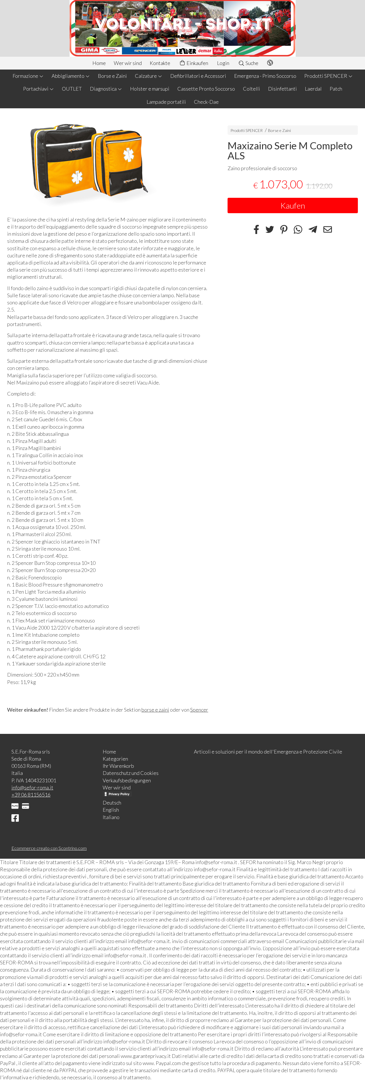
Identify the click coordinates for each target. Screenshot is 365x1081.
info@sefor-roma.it (32, 787)
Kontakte (160, 63)
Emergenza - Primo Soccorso (265, 76)
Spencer (199, 710)
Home (99, 63)
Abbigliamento (68, 76)
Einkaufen (197, 63)
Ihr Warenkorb (118, 766)
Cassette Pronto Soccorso (206, 88)
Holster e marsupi (149, 88)
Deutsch (112, 802)
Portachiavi (36, 88)
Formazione (26, 76)
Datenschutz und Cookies (131, 773)
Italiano (111, 817)
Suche (251, 63)
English (111, 810)
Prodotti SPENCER (326, 76)
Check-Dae (206, 102)
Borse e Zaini (112, 76)
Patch (336, 88)
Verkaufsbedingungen (127, 780)
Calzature (146, 76)
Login (223, 63)
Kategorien (115, 759)
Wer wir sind (128, 63)
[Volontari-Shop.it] (182, 28)
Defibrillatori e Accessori (198, 76)
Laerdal (313, 88)
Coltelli (251, 88)
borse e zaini (155, 710)
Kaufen (292, 205)
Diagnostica (103, 88)
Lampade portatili (166, 102)
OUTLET (72, 88)
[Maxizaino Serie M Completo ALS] (107, 163)
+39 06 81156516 (30, 794)
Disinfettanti (282, 88)
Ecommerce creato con (49, 848)
